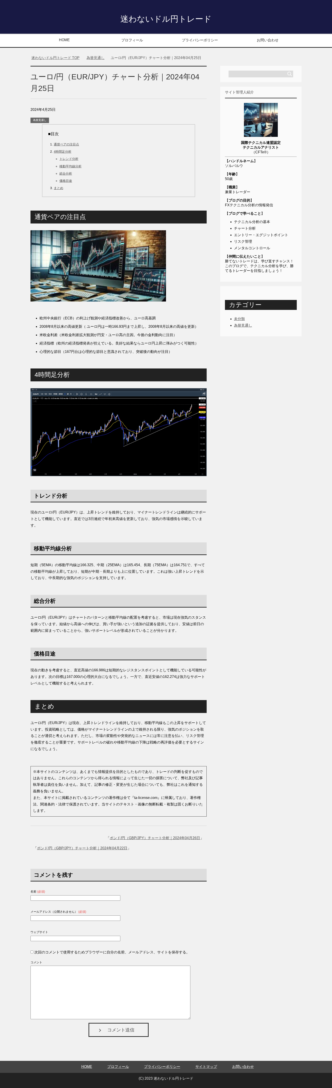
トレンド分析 (68, 159)
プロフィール (132, 40)
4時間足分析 (62, 151)
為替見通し (40, 120)
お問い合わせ (267, 40)
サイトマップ (206, 1067)
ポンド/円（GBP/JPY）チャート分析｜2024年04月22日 (82, 848)
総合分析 (65, 173)
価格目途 (65, 181)
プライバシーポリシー (200, 40)
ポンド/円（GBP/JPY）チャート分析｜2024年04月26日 (155, 838)
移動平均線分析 (70, 166)
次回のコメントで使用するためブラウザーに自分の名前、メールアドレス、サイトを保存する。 (112, 952)
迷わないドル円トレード (166, 19)
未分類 (239, 319)
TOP (55, 58)
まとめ (58, 188)
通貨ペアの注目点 (66, 144)
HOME (64, 40)
